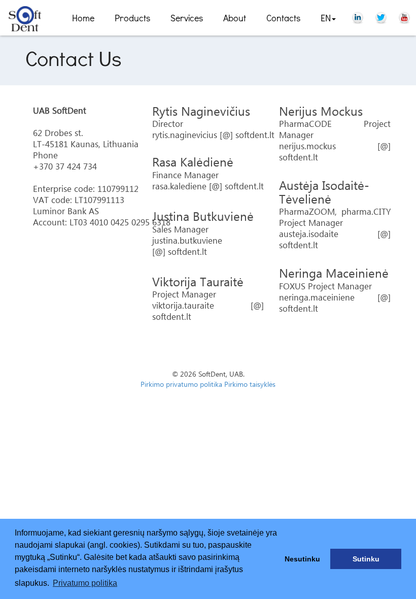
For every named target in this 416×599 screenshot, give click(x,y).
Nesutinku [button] (302, 559)
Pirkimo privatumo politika (181, 384)
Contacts (283, 18)
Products (132, 18)
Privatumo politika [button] (85, 583)
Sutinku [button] (366, 559)
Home (83, 18)
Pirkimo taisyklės (249, 384)
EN (326, 18)
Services (186, 18)
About (234, 18)
